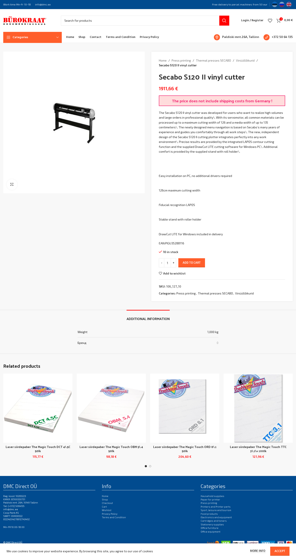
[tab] (148, 316)
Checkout (107, 503)
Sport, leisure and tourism (216, 510)
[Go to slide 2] (150, 466)
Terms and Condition (114, 517)
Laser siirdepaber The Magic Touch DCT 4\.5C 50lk (38, 449)
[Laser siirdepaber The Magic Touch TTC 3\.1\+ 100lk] (258, 408)
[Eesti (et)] (274, 3)
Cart (104, 506)
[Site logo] (25, 20)
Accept (280, 551)
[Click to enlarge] (12, 184)
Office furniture (209, 527)
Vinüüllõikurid (245, 60)
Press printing (181, 60)
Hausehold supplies (212, 496)
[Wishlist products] (270, 20)
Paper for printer (210, 499)
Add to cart (192, 262)
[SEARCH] (224, 21)
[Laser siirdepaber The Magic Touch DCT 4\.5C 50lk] (37, 408)
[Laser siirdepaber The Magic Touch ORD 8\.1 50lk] (184, 408)
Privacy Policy (109, 513)
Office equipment (210, 531)
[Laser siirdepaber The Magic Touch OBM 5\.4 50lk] (111, 408)
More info (258, 550)
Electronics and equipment (216, 517)
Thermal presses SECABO (213, 60)
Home (163, 60)
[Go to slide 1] (146, 466)
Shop (105, 499)
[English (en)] (289, 3)
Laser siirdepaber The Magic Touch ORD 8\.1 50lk (184, 449)
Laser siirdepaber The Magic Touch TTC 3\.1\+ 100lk (258, 449)
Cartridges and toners (214, 520)
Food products (209, 513)
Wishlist (106, 510)
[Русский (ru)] (282, 3)
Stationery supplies (212, 524)
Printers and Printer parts (216, 506)
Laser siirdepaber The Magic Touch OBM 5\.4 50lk (111, 449)
